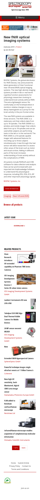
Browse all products (13, 204)
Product (19, 47)
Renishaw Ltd (9, 413)
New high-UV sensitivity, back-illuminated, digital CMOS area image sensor (11, 385)
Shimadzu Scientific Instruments (17, 440)
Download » (19, 225)
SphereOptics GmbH (12, 361)
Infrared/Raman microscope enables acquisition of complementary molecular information (19, 433)
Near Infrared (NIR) (21, 196)
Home (13, 463)
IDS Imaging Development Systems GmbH (13, 338)
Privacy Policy (14, 466)
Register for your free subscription (14, 238)
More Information (11, 189)
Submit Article (23, 463)
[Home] (20, 7)
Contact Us (26, 466)
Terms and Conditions (20, 469)
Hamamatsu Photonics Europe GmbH (19, 395)
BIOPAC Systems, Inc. (12, 181)
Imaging (7, 196)
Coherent (8, 373)
